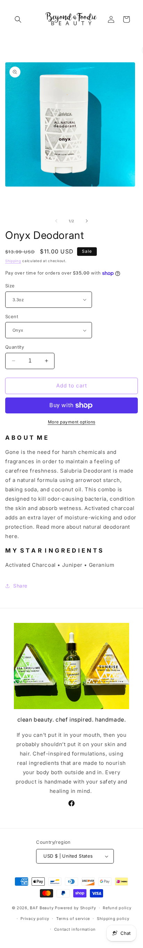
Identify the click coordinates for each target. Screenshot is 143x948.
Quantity (14, 347)
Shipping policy (113, 918)
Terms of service (73, 918)
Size (10, 285)
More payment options (71, 421)
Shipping (13, 261)
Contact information (75, 929)
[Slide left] (56, 221)
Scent (11, 316)
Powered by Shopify (75, 907)
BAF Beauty (41, 907)
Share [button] (20, 586)
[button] (18, 19)
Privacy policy (34, 918)
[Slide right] (86, 221)
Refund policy (117, 907)
